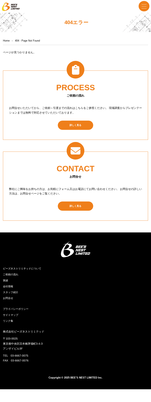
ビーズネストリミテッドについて (22, 268)
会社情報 (8, 286)
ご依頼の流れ (10, 274)
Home (6, 40)
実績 (5, 280)
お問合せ (8, 298)
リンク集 (8, 320)
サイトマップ (10, 314)
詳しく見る (75, 125)
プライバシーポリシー (16, 308)
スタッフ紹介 (10, 292)
